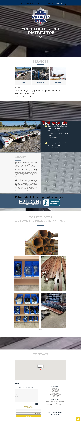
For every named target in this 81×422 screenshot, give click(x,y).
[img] (26, 273)
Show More (40, 329)
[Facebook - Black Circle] (65, 4)
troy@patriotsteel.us (55, 390)
